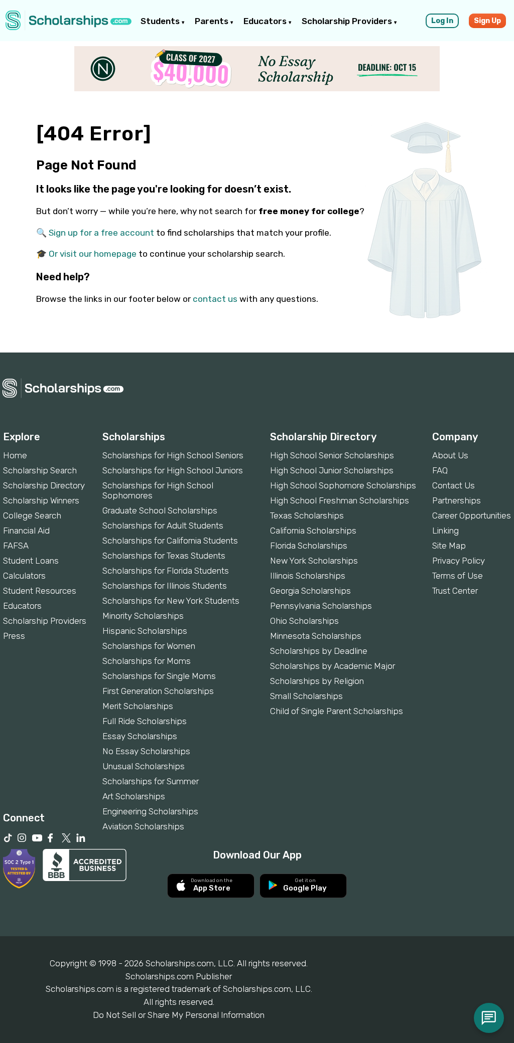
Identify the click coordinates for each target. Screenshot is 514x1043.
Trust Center (455, 591)
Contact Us (453, 485)
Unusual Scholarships (143, 766)
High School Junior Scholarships (332, 470)
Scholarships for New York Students (170, 601)
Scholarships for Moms (146, 661)
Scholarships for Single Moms (159, 676)
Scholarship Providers (348, 21)
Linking (445, 531)
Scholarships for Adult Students (162, 525)
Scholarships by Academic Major (332, 666)
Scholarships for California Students (170, 541)
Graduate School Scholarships (159, 510)
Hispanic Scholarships (144, 631)
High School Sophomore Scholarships (343, 485)
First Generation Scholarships (158, 691)
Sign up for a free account (101, 233)
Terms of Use (457, 576)
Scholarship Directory (44, 485)
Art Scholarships (133, 796)
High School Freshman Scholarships (339, 500)
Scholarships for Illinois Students (164, 586)
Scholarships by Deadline (318, 651)
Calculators (24, 576)
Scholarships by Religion (317, 681)
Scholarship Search (40, 470)
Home (15, 455)
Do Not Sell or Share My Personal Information (179, 1015)
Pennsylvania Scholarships (321, 606)
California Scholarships (313, 531)
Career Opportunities (471, 515)
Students (161, 21)
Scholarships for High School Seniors (172, 455)
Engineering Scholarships (150, 811)
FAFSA (16, 546)
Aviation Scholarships (143, 826)
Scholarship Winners (41, 500)
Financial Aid (26, 531)
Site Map (449, 546)
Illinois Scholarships (307, 576)
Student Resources (39, 591)
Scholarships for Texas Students (163, 556)
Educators (266, 21)
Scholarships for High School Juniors (172, 470)
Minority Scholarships (143, 616)
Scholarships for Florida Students (165, 571)
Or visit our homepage (93, 254)
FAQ (440, 470)
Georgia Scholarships (310, 591)
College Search (32, 515)
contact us (215, 299)
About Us (450, 455)
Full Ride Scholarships (144, 721)
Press (14, 636)
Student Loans (31, 561)
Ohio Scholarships (304, 621)
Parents (212, 21)
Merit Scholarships (137, 706)
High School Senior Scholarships (332, 455)
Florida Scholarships (308, 546)
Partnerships (456, 500)
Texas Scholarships (307, 515)
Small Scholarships (306, 696)
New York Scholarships (314, 561)
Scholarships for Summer (150, 781)
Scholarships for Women (148, 646)
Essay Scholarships (139, 736)
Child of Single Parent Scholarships (336, 711)
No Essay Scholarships (146, 751)
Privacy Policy (458, 561)
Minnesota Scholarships (315, 636)
